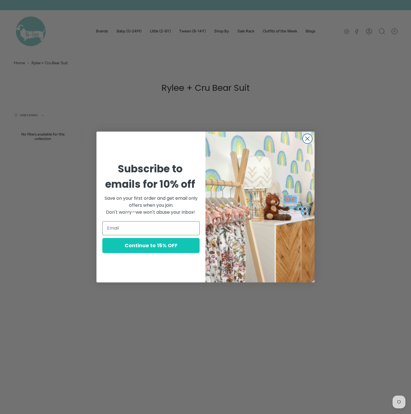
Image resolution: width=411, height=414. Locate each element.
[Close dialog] (307, 139)
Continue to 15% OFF (151, 245)
